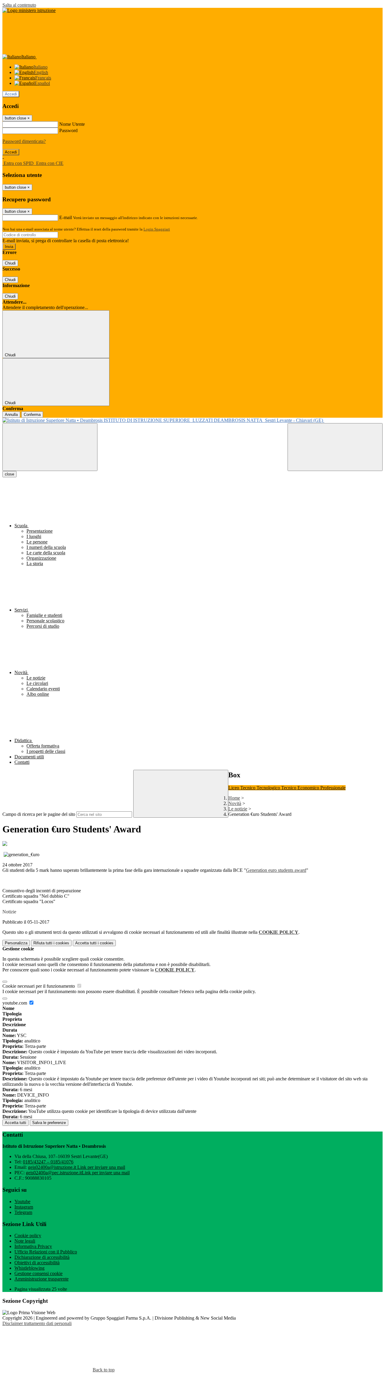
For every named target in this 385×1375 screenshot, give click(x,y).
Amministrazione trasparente (41, 1278)
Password (68, 130)
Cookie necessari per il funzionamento (39, 986)
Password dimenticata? (24, 141)
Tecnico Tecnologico (260, 787)
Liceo (234, 787)
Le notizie (237, 808)
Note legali (24, 1240)
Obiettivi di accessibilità (37, 1262)
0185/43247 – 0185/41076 (48, 1161)
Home (234, 798)
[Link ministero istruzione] (29, 10)
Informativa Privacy (33, 1246)
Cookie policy (27, 1235)
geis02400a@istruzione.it (76, 1167)
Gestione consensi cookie (38, 1273)
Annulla (11, 414)
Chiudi (10, 263)
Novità (234, 803)
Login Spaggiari (156, 229)
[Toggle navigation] (49, 447)
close (9, 474)
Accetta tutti (94, 943)
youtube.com (15, 1002)
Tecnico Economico (300, 787)
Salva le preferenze (49, 1122)
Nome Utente (72, 124)
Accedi (11, 94)
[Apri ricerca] (335, 447)
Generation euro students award (276, 870)
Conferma (32, 414)
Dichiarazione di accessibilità (41, 1257)
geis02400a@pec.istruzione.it (78, 1172)
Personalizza (16, 943)
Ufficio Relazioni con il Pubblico (45, 1251)
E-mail (65, 217)
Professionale (333, 787)
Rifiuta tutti (51, 943)
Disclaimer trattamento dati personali (37, 1323)
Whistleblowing (29, 1268)
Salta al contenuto (19, 5)
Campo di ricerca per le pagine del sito (38, 814)
